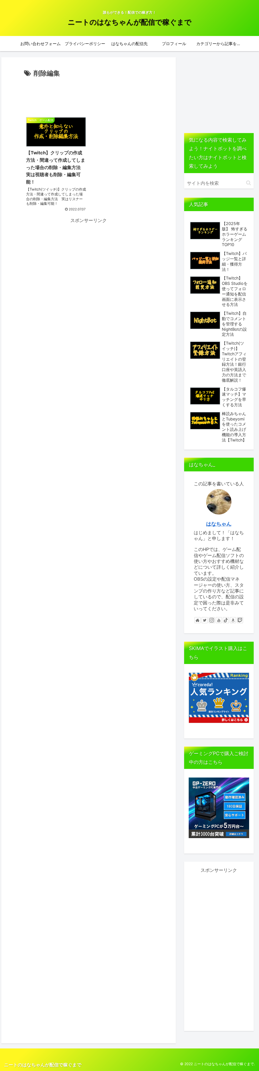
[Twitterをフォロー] (205, 620)
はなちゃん (218, 524)
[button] (248, 183)
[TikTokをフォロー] (226, 620)
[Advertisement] (88, 94)
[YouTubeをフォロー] (219, 620)
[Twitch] (240, 620)
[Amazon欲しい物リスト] (233, 620)
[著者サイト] (198, 620)
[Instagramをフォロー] (212, 620)
